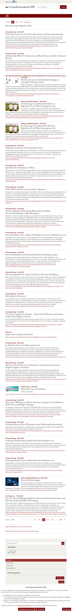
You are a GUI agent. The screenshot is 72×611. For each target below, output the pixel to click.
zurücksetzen (59, 578)
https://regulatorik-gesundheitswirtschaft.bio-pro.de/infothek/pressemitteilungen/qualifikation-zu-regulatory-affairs (35, 180)
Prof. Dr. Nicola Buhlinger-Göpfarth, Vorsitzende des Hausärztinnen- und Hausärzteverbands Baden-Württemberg (35, 499)
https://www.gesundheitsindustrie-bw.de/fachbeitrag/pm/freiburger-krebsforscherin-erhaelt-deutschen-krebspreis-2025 (34, 471)
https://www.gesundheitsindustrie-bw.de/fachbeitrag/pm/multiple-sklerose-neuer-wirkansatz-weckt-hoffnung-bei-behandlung (34, 431)
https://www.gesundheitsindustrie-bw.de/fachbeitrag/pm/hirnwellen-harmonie (29, 306)
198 (61, 519)
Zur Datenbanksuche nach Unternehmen (19, 527)
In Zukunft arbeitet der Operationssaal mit (22, 345)
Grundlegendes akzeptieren (26, 609)
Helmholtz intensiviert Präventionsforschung (23, 148)
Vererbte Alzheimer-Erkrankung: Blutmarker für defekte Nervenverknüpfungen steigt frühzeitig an (27, 212)
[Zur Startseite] (20, 6)
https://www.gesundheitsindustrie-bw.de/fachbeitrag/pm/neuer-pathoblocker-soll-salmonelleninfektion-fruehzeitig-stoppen (30, 265)
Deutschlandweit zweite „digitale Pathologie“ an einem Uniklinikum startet (35, 235)
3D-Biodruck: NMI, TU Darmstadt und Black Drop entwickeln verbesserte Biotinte (35, 57)
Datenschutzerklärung (24, 605)
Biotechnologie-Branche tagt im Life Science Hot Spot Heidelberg (31, 275)
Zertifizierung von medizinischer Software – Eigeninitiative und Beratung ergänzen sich (38, 105)
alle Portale (12, 552)
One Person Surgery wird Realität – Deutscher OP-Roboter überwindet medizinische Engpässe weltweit (34, 315)
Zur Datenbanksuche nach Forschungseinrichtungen (23, 531)
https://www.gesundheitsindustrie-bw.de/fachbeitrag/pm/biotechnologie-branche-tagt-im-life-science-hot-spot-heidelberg (34, 287)
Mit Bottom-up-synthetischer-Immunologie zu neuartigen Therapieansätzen (40, 81)
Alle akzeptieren (40, 609)
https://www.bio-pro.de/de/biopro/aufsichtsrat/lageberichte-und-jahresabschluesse (31, 337)
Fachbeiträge (9, 563)
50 (17, 22)
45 (48, 519)
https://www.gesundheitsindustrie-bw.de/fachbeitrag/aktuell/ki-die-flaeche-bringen (31, 490)
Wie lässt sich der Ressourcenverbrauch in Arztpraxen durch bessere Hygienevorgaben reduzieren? (32, 366)
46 (52, 519)
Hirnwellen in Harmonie (15, 296)
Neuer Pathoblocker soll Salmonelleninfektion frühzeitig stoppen (31, 255)
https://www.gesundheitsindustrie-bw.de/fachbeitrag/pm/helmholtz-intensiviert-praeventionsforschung (30, 158)
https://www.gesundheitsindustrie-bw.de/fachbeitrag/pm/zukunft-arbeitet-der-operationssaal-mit (35, 357)
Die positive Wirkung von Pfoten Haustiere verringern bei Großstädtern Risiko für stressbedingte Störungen (34, 403)
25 (13, 22)
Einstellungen (66, 609)
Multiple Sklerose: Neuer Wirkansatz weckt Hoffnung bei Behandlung (33, 425)
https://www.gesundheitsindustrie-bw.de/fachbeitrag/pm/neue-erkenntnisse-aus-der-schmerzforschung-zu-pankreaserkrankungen (31, 47)
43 (39, 519)
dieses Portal (12, 551)
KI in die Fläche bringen (30, 480)
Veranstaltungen (10, 568)
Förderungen (9, 565)
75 (22, 22)
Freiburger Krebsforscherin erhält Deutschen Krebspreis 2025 (29, 441)
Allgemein (9, 560)
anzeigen (61, 582)
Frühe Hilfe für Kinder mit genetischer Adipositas (25, 189)
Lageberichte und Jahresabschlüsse (19, 335)
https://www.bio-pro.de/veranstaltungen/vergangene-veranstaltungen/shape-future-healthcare (34, 394)
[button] (63, 573)
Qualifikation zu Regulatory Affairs (19, 168)
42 (35, 519)
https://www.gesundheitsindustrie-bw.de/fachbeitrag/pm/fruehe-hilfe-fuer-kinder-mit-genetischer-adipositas (35, 202)
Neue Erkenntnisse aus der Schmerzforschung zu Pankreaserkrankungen (34, 34)
